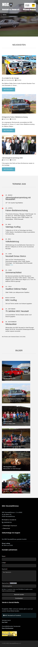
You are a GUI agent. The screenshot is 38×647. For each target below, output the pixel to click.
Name (4, 556)
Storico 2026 (7, 376)
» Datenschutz (6, 528)
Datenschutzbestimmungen (8, 591)
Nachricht (5, 569)
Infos (11, 265)
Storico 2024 (7, 421)
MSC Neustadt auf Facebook (12, 615)
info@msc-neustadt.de (10, 519)
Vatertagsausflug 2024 (10, 444)
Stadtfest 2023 (8, 489)
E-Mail (4, 562)
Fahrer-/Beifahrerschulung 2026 (13, 399)
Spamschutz (5, 583)
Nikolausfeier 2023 (9, 467)
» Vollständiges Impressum (9, 525)
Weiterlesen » (8, 89)
